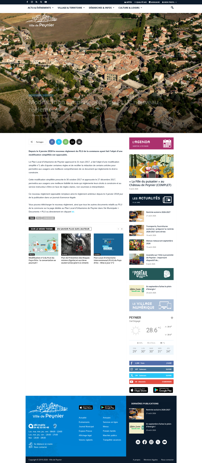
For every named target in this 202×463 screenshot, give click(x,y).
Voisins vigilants (86, 440)
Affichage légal (85, 435)
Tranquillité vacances (112, 440)
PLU (39, 218)
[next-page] (121, 229)
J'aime (169, 363)
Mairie (31, 254)
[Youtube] (45, 2)
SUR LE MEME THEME (42, 228)
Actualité (82, 418)
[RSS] (36, 2)
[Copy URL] (86, 142)
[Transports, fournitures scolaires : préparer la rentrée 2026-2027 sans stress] (136, 230)
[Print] (79, 142)
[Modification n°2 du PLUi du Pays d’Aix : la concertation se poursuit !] (43, 244)
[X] (41, 2)
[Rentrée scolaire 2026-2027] (136, 216)
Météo (129, 2)
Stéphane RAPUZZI (39, 115)
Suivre (169, 369)
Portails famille (109, 431)
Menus (106, 426)
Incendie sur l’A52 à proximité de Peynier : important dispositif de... (159, 258)
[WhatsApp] (66, 142)
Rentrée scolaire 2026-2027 (158, 212)
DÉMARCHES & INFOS (100, 7)
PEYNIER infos (35, 95)
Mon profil (169, 2)
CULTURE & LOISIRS (128, 7)
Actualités (47, 95)
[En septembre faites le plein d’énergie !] (136, 290)
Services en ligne (110, 422)
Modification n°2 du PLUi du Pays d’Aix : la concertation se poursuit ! (42, 260)
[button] (172, 7)
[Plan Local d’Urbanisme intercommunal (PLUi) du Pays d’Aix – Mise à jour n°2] (108, 244)
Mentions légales (151, 459)
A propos (136, 459)
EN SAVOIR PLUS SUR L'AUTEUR (73, 228)
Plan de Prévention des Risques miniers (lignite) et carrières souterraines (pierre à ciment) (75, 260)
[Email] (72, 142)
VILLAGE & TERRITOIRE (70, 7)
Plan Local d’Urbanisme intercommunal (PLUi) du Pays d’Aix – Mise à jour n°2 (107, 260)
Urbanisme (48, 218)
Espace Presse (85, 431)
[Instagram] (32, 2)
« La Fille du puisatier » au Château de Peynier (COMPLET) (150, 183)
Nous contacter (40, 447)
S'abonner (167, 382)
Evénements (84, 422)
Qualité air (141, 2)
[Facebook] (27, 2)
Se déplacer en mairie (43, 444)
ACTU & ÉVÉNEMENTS (39, 7)
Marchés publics (110, 435)
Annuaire (155, 2)
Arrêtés (64, 254)
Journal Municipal (86, 426)
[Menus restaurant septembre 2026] (136, 244)
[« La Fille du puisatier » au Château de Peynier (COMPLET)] (151, 166)
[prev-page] (118, 229)
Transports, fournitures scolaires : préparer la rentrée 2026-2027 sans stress (160, 229)
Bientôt (132, 177)
